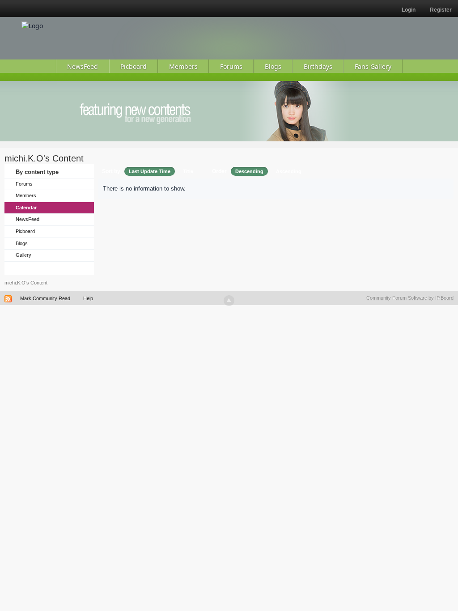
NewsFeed (27, 219)
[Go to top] (229, 300)
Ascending (288, 171)
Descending (249, 171)
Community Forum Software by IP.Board (410, 298)
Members (26, 195)
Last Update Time (149, 171)
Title (188, 171)
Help (88, 298)
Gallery (23, 255)
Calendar (26, 207)
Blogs (22, 243)
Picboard (25, 231)
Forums (24, 184)
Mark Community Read (45, 298)
